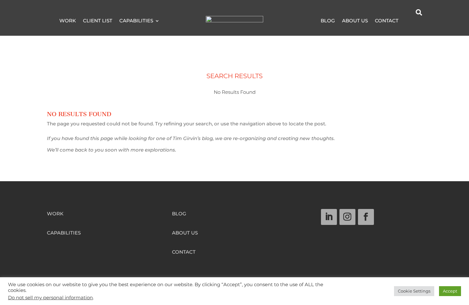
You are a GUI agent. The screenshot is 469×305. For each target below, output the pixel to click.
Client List (97, 21)
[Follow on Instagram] (347, 217)
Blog (328, 21)
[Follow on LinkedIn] (329, 217)
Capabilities (136, 21)
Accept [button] (450, 291)
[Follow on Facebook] (366, 217)
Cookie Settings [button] (414, 291)
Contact (386, 21)
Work (67, 21)
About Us (355, 21)
